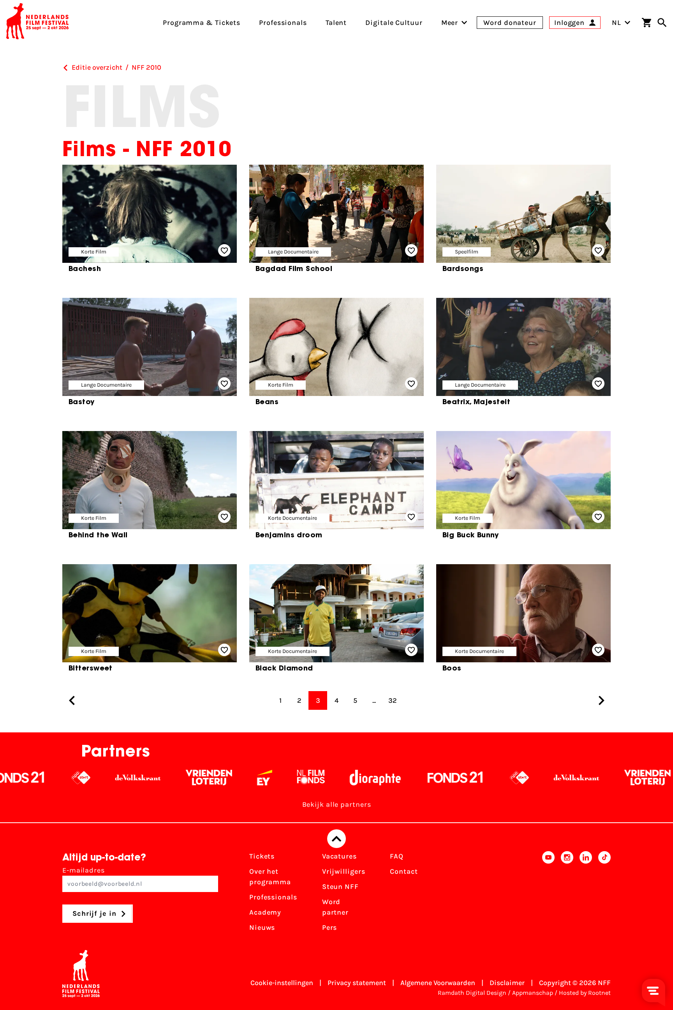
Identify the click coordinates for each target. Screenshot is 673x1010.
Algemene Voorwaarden (437, 982)
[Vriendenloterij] (158, 777)
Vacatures (339, 856)
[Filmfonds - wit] (260, 777)
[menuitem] (450, 22)
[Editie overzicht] (65, 68)
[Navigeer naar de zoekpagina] (662, 22)
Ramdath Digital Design (472, 992)
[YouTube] (548, 894)
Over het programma (270, 876)
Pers (329, 927)
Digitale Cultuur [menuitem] (393, 22)
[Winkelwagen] (646, 22)
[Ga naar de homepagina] (37, 22)
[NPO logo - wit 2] (30, 777)
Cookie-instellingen (281, 982)
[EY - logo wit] (214, 777)
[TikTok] (604, 894)
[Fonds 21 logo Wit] (404, 777)
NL (616, 22)
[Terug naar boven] (336, 838)
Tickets (262, 856)
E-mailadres (83, 870)
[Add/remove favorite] (224, 250)
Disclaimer (507, 982)
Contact (404, 871)
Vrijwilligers (343, 871)
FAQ (396, 856)
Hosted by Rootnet (585, 992)
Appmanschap (532, 992)
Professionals (273, 897)
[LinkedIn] (586, 894)
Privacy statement (357, 982)
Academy (265, 912)
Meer (449, 22)
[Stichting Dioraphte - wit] (324, 777)
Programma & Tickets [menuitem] (201, 22)
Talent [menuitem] (336, 22)
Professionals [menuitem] (283, 22)
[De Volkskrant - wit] (87, 777)
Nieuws (262, 927)
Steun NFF (340, 886)
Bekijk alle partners (336, 804)
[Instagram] (567, 894)
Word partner (335, 907)
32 (392, 700)
